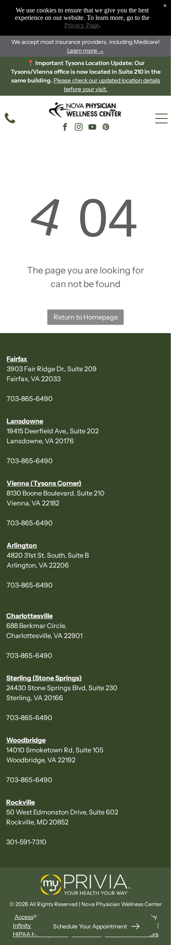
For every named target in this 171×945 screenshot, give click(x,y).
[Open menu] (161, 118)
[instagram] (78, 128)
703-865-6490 (30, 398)
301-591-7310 (26, 842)
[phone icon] (10, 122)
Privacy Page (81, 25)
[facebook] (65, 128)
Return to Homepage (86, 317)
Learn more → (85, 50)
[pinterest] (106, 128)
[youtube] (92, 128)
